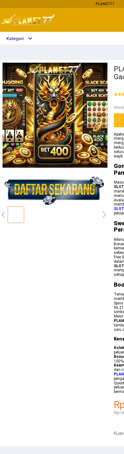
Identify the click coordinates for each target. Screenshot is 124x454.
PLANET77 (105, 4)
